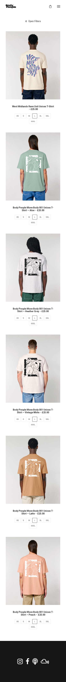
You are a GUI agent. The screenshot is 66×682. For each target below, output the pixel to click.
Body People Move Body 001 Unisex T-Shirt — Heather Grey (33, 310)
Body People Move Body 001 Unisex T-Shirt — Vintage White (33, 411)
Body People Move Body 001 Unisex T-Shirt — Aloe (33, 209)
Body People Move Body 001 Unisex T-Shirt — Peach (33, 613)
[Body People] (11, 6)
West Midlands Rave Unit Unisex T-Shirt (33, 107)
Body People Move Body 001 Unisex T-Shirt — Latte (33, 512)
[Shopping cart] (49, 6)
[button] (58, 6)
